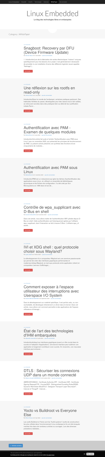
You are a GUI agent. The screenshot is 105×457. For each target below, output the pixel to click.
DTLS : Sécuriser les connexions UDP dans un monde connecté (51, 372)
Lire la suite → (28, 71)
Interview (46, 2)
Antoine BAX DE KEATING (32, 298)
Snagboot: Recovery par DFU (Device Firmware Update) (49, 50)
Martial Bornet (29, 135)
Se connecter (63, 2)
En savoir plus (50, 455)
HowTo (30, 2)
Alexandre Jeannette (31, 338)
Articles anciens (16, 446)
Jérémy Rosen (29, 95)
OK (84, 454)
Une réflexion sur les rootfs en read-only (49, 90)
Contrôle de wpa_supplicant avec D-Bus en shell (52, 209)
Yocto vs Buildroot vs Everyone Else (50, 412)
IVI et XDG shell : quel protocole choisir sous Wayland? (51, 249)
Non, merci (90, 454)
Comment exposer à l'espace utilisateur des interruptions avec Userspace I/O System (51, 291)
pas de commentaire (47, 55)
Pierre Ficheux (29, 418)
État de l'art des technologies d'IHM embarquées (48, 333)
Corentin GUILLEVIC (31, 214)
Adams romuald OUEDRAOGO (33, 378)
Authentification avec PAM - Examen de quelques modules (50, 129)
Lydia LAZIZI (29, 254)
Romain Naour (29, 55)
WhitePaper (54, 2)
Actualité (23, 2)
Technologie (38, 2)
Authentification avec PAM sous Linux (50, 169)
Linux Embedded (14, 2)
